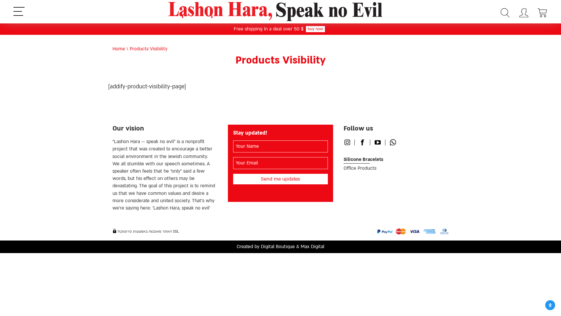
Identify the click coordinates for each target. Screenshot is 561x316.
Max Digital (312, 246)
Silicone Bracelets (363, 159)
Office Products (360, 168)
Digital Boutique (278, 246)
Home (118, 49)
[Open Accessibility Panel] (550, 305)
